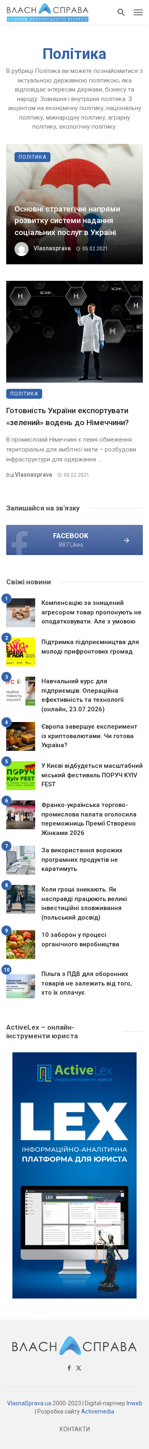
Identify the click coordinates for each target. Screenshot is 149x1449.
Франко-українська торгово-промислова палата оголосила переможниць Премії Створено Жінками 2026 (89, 819)
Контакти (75, 1429)
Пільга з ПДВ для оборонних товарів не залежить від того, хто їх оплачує (86, 983)
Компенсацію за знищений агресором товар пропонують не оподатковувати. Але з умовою (91, 612)
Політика (32, 157)
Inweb (134, 1403)
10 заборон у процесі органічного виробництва (80, 939)
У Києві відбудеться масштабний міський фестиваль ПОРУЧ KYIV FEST (92, 775)
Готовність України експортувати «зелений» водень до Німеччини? (67, 416)
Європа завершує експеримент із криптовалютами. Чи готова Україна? (89, 736)
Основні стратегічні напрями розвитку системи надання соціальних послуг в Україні (67, 220)
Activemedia (97, 1411)
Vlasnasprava (52, 248)
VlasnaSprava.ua (29, 1403)
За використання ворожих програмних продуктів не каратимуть (82, 860)
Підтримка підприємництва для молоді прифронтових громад (90, 646)
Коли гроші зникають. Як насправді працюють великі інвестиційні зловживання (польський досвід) (84, 903)
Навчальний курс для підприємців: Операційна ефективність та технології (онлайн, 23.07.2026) (82, 695)
